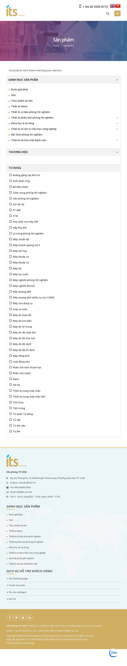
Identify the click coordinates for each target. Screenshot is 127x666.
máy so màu (20, 309)
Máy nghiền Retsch (24, 285)
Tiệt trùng (19, 408)
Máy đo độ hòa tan (24, 338)
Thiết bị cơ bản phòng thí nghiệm (30, 112)
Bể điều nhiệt (20, 186)
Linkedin (30, 617)
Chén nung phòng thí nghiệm (30, 192)
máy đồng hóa (21, 361)
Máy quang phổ (22, 291)
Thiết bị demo (19, 106)
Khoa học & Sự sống (22, 123)
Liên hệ (12, 599)
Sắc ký (16, 384)
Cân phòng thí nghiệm (26, 198)
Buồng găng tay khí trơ (26, 175)
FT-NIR (17, 210)
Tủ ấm (16, 431)
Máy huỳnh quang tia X (26, 245)
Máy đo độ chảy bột (24, 332)
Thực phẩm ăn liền (22, 100)
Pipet (16, 379)
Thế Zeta (18, 402)
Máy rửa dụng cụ (23, 303)
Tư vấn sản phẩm (17, 585)
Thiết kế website (14, 643)
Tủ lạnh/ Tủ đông (23, 414)
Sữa (13, 95)
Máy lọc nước (20, 274)
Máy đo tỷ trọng (22, 326)
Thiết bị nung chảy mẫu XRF (29, 396)
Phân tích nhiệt (22, 373)
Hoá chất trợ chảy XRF (25, 221)
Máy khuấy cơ (21, 256)
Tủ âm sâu (19, 425)
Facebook (10, 617)
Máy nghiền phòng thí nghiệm (30, 280)
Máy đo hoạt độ (22, 315)
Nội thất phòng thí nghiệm (26, 134)
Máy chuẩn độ (21, 239)
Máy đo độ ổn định (24, 350)
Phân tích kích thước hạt (27, 367)
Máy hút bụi (20, 250)
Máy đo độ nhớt (22, 344)
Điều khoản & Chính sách (75, 639)
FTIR (15, 215)
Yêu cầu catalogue (17, 592)
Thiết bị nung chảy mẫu (26, 390)
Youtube (23, 617)
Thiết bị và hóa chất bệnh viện (28, 140)
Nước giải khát (19, 89)
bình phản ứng (21, 180)
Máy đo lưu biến (22, 320)
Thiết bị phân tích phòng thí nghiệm (32, 117)
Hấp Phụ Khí (20, 227)
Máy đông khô (21, 355)
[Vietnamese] (118, 7)
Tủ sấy (17, 419)
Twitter (16, 617)
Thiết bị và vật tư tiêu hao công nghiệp (34, 128)
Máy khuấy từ (21, 262)
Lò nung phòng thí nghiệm (28, 233)
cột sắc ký (18, 204)
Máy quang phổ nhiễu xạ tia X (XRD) (33, 297)
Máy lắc (17, 268)
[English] (112, 7)
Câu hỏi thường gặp (18, 578)
